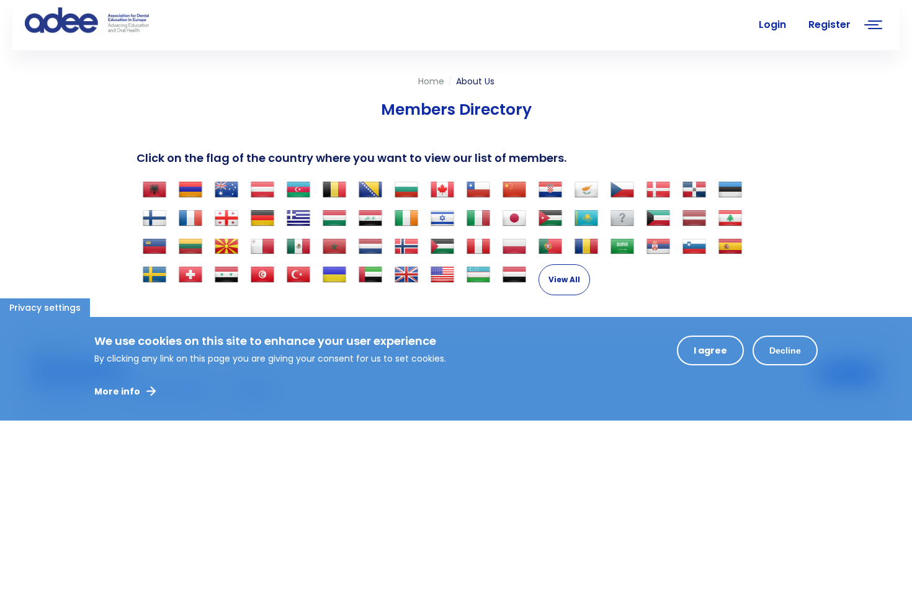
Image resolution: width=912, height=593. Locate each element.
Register (829, 24)
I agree (710, 350)
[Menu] (873, 26)
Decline (785, 350)
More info (117, 391)
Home (431, 81)
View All (564, 279)
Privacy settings (45, 307)
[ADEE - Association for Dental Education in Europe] (118, 21)
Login (772, 24)
